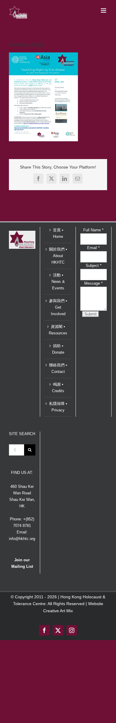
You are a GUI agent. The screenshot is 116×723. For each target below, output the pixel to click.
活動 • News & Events (58, 281)
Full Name (93, 230)
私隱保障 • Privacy (58, 406)
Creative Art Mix (58, 610)
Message (93, 283)
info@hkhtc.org (22, 538)
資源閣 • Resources (58, 329)
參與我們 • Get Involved (58, 307)
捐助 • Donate (58, 349)
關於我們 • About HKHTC (58, 255)
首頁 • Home (58, 233)
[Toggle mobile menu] (104, 10)
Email (93, 248)
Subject (93, 265)
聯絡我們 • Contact (58, 368)
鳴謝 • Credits (58, 387)
